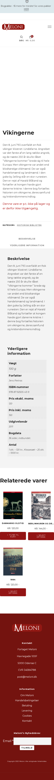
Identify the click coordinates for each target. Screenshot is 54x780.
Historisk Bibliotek (29, 225)
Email (8, 741)
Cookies (27, 715)
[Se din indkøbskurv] (30, 38)
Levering (27, 710)
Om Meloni (27, 695)
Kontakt (27, 720)
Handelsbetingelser (27, 700)
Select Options (41, 536)
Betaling (27, 705)
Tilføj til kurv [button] (14, 536)
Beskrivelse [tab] (27, 238)
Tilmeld (27, 747)
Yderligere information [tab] (27, 245)
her (26, 9)
